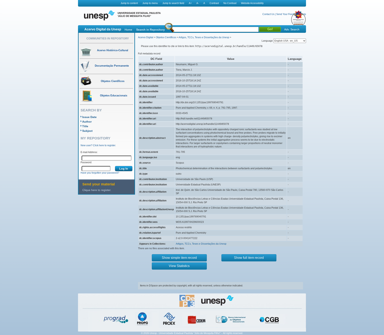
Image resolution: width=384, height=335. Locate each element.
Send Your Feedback (287, 14)
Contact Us (268, 14)
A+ (190, 3)
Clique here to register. (96, 190)
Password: (86, 162)
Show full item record (249, 257)
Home (128, 29)
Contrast (214, 3)
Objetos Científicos (166, 37)
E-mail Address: (89, 152)
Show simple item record (179, 257)
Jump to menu (150, 3)
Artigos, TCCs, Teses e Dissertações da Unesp (204, 37)
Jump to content (129, 3)
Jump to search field (173, 3)
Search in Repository (150, 29)
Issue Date (89, 117)
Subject (87, 130)
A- (197, 3)
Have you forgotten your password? (100, 172)
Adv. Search (291, 29)
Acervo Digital (145, 37)
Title (85, 126)
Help (303, 14)
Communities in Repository (107, 38)
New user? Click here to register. (98, 145)
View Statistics (179, 266)
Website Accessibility (252, 3)
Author (87, 121)
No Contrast (229, 3)
